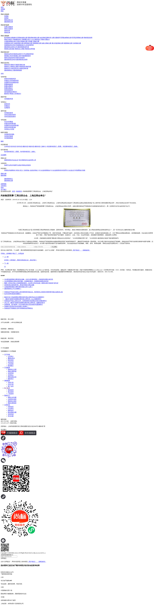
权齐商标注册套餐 (10, 37)
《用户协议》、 (77, 250)
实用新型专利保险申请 (11, 82)
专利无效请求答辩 (10, 114)
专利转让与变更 (9, 129)
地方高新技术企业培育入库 (27, 160)
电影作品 (31, 146)
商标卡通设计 (45, 39)
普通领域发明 (8, 84)
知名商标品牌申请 (45, 37)
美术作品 (19, 146)
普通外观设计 (8, 88)
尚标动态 (11, 406)
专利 (2, 73)
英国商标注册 (36, 43)
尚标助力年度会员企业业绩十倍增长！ (16, 306)
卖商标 (6, 18)
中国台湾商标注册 (21, 41)
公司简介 (11, 356)
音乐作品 (13, 146)
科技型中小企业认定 (68, 170)
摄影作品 (25, 146)
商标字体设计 (8, 39)
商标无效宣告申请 (10, 57)
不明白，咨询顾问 (6, 253)
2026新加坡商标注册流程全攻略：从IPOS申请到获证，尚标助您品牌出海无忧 (28, 279)
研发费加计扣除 (80, 170)
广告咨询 (11, 393)
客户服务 (7, 388)
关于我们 (3, 189)
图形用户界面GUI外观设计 (12, 93)
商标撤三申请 (8, 56)
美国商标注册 (8, 43)
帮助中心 (7, 395)
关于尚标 (7, 354)
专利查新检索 (8, 138)
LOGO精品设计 (36, 39)
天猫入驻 (11, 382)
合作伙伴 (11, 362)
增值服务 (7, 380)
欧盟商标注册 (28, 43)
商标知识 (11, 410)
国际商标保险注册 (33, 37)
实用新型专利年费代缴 (11, 125)
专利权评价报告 (9, 134)
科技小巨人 (19, 170)
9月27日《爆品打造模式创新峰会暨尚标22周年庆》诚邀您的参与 (24, 302)
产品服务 (7, 367)
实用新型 (7, 107)
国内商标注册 (12, 412)
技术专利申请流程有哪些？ (12, 294)
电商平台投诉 (17, 165)
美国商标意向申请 (10, 45)
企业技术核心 (34, 170)
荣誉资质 (11, 360)
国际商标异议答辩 (21, 59)
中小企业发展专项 (56, 170)
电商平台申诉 (8, 165)
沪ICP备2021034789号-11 (38, 553)
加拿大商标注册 (46, 43)
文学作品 (7, 146)
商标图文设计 (26, 39)
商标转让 (7, 66)
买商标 (3, 9)
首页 (2, 7)
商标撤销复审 (26, 56)
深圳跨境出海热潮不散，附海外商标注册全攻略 (19, 285)
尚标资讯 (19, 191)
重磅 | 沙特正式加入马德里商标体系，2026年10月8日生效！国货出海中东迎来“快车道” (31, 283)
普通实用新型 (8, 86)
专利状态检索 (8, 136)
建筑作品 (37, 146)
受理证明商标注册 (77, 37)
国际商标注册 (8, 180)
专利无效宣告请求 (10, 116)
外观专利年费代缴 (10, 123)
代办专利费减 (8, 121)
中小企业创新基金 (44, 170)
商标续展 (22, 66)
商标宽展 (28, 66)
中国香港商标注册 (10, 41)
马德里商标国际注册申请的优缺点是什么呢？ (18, 287)
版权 (2, 141)
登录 (2, 187)
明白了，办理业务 (18, 253)
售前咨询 (11, 390)
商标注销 (22, 64)
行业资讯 (11, 408)
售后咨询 (11, 392)
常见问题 (11, 416)
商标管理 (7, 30)
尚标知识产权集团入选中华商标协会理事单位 (18, 308)
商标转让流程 (12, 401)
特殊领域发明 (8, 90)
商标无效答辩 (20, 57)
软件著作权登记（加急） (28, 151)
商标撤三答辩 (17, 56)
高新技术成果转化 (10, 170)
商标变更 (7, 64)
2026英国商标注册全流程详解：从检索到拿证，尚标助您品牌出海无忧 (26, 281)
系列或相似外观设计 (10, 91)
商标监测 (7, 32)
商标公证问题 (12, 397)
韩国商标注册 (67, 43)
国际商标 (3, 175)
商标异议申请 (8, 54)
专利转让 (11, 375)
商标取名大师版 (20, 49)
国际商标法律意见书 (10, 47)
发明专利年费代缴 (10, 127)
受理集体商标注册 (66, 37)
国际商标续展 (17, 70)
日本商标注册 (76, 43)
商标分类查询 (8, 28)
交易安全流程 (12, 399)
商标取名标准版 (9, 49)
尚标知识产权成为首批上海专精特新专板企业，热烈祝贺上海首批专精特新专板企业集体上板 (33, 292)
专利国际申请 (8, 99)
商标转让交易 (12, 369)
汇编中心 (43, 146)
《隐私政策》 (86, 250)
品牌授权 (3, 184)
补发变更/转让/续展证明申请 (19, 68)
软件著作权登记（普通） (12, 151)
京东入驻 (11, 384)
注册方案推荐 (55, 37)
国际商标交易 (8, 21)
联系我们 (11, 365)
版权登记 (11, 378)
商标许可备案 (14, 64)
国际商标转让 (8, 70)
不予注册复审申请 (28, 54)
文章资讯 (3, 185)
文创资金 (26, 170)
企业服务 (3, 155)
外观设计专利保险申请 (11, 80)
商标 (2, 11)
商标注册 (3, 173)
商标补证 (7, 68)
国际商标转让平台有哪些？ (12, 288)
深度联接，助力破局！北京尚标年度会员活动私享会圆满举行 (23, 304)
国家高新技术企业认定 (11, 160)
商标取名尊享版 (30, 49)
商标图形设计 (17, 39)
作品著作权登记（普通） (54, 146)
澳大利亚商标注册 (57, 43)
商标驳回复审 (88, 37)
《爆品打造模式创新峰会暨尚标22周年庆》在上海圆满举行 (22, 299)
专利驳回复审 (8, 113)
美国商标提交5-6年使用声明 (25, 45)
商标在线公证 (8, 20)
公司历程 (11, 364)
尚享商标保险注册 (21, 37)
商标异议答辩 (17, 54)
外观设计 (7, 106)
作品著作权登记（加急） (70, 146)
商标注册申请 (12, 371)
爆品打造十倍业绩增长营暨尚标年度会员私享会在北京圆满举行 (24, 297)
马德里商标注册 (18, 43)
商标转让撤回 (14, 66)
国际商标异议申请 (10, 59)
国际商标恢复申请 (23, 47)
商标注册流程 (12, 403)
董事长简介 (11, 358)
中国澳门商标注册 (33, 41)
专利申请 (11, 373)
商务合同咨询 (26, 165)
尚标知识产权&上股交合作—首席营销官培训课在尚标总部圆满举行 (25, 301)
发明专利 (7, 104)
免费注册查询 (8, 27)
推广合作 (11, 386)
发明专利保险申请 (10, 78)
